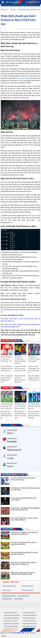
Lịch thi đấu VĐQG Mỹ (10, 612)
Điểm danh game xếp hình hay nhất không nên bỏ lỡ (20, 406)
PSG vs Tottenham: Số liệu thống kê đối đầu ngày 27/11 (7, 379)
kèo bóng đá (20, 78)
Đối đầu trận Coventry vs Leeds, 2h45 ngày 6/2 (34, 359)
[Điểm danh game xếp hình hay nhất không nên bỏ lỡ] (20, 396)
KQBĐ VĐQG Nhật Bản (29, 615)
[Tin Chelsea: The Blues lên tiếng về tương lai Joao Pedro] (5, 491)
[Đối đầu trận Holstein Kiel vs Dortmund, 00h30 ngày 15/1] (20, 349)
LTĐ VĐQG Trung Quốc (10, 621)
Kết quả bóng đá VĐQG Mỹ (12, 615)
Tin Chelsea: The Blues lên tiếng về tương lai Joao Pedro (25, 489)
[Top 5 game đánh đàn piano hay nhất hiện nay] (34, 396)
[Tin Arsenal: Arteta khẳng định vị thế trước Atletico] (5, 501)
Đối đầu (13, 9)
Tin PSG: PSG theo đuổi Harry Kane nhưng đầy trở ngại (23, 479)
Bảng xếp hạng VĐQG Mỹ (11, 618)
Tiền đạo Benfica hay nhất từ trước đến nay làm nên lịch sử (24, 553)
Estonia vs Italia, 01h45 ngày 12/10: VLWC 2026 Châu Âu (34, 369)
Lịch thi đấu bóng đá (8, 596)
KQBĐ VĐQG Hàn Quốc (30, 623)
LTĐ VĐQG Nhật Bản (29, 612)
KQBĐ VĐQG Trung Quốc (11, 623)
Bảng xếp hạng (7, 599)
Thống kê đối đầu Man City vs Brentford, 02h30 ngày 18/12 (20, 379)
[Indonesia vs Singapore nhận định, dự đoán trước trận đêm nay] (5, 535)
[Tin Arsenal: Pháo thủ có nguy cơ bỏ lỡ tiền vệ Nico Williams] (5, 521)
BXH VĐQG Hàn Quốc (29, 626)
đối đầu (18, 37)
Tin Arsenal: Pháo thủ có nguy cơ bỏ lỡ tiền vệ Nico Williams (24, 519)
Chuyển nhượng (27, 590)
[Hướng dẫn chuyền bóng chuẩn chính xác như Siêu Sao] (7, 396)
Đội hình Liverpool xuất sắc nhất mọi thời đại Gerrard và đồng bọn (34, 415)
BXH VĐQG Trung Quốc (11, 626)
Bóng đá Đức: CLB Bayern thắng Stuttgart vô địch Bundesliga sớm (25, 509)
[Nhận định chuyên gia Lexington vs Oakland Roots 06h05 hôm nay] (5, 575)
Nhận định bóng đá (9, 586)
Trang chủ (4, 9)
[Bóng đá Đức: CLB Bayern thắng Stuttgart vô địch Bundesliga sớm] (5, 511)
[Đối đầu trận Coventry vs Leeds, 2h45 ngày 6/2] (34, 349)
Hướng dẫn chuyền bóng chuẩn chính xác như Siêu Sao (7, 406)
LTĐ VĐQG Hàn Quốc (29, 621)
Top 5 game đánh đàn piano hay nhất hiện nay (34, 406)
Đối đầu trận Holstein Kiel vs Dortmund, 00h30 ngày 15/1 (20, 360)
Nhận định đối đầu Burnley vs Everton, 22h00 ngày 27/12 (34, 378)
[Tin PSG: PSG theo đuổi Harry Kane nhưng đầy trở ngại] (5, 481)
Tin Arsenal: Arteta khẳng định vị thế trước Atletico (23, 499)
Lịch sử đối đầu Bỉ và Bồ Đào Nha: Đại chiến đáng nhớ (7, 368)
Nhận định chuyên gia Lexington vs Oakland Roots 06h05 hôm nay (23, 573)
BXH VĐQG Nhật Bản (29, 618)
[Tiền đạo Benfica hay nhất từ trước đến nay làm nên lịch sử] (5, 555)
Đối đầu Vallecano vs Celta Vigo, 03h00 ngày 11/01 (6, 359)
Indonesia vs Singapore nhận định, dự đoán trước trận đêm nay (24, 533)
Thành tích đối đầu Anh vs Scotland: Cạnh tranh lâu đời (20, 368)
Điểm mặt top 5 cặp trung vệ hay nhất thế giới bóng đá (6, 415)
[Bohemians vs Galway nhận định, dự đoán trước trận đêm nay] (5, 565)
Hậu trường (7, 590)
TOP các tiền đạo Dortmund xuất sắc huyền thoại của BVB (24, 543)
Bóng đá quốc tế (27, 586)
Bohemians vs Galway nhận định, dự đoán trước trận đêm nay (23, 563)
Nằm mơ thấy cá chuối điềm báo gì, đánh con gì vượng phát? (20, 415)
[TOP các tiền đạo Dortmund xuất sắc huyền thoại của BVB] (5, 545)
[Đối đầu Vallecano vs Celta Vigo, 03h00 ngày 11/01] (7, 349)
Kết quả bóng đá (23, 596)
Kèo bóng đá (19, 599)
